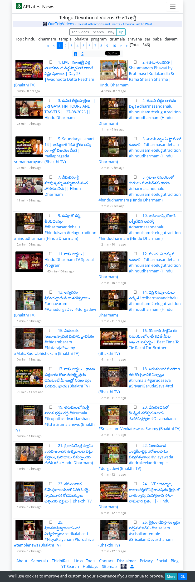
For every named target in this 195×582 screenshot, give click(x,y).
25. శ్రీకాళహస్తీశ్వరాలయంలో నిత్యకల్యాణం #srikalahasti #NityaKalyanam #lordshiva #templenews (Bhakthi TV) (54, 534)
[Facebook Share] (75, 54)
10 (114, 45)
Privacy (146, 560)
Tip (120, 32)
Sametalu (39, 560)
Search (98, 32)
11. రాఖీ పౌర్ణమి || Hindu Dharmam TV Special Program (69, 259)
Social (161, 560)
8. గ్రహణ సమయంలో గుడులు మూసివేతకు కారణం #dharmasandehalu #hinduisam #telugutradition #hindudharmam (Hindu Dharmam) (139, 189)
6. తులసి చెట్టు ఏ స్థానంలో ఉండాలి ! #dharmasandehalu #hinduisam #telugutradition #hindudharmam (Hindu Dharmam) (139, 150)
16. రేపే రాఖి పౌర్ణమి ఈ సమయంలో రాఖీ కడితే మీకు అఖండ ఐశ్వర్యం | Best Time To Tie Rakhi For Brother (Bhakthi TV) (139, 342)
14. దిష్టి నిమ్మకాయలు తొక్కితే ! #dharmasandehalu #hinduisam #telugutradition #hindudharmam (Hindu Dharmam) (139, 304)
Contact (106, 560)
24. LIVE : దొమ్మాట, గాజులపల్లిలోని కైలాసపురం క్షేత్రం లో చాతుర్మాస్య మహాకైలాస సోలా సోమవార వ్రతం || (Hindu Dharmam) (139, 495)
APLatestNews (38, 6)
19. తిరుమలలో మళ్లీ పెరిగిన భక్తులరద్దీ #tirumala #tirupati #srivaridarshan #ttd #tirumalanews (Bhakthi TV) (55, 419)
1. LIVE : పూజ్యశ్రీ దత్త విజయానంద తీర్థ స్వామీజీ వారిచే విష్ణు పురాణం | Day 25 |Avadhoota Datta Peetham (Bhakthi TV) (54, 74)
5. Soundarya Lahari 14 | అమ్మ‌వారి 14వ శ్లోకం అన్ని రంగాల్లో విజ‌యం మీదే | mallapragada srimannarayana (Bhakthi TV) (54, 150)
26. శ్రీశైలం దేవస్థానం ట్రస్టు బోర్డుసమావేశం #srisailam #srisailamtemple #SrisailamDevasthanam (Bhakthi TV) (139, 534)
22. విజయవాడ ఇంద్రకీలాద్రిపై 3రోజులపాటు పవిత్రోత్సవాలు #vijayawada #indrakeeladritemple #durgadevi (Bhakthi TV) (135, 457)
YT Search (70, 566)
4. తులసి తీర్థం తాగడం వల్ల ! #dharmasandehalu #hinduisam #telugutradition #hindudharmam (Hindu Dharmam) (139, 112)
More (171, 576)
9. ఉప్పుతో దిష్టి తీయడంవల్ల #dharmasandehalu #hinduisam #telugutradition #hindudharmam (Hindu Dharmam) (55, 227)
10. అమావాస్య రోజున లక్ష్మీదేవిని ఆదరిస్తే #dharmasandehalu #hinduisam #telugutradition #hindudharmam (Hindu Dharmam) (139, 227)
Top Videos (80, 32)
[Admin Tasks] (132, 566)
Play (111, 32)
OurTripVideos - (99, 23)
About (21, 560)
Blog (175, 560)
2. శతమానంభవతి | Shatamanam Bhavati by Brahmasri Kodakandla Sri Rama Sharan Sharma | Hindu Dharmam (137, 74)
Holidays (90, 566)
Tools (90, 560)
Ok (182, 576)
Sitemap (109, 566)
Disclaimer (126, 560)
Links (78, 560)
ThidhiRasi (61, 560)
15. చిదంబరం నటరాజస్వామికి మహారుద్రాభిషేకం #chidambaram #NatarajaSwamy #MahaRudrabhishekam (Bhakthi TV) (54, 342)
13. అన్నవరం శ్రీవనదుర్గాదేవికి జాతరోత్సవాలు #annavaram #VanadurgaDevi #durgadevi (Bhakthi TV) (55, 304)
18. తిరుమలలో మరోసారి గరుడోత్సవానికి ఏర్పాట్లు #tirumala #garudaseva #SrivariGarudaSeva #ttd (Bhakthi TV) (139, 380)
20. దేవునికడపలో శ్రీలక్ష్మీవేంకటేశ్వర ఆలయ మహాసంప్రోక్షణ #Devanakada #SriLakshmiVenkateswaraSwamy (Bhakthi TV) (139, 418)
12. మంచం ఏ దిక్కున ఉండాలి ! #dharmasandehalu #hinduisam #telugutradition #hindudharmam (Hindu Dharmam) (139, 265)
